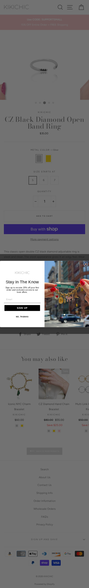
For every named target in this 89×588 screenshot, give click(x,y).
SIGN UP (22, 308)
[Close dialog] (86, 264)
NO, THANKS (22, 317)
